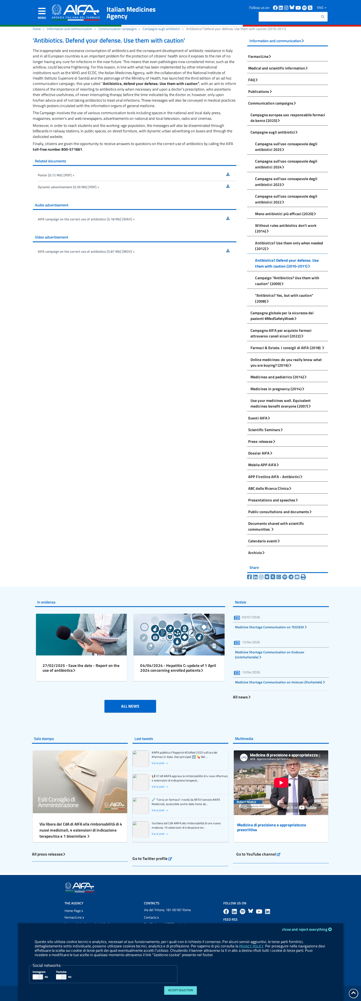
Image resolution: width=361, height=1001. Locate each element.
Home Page (73, 910)
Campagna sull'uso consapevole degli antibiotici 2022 (286, 199)
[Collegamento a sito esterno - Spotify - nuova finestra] (305, 7)
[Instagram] (262, 577)
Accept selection (180, 990)
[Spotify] (285, 577)
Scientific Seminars (264, 430)
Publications (258, 91)
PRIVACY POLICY (251, 946)
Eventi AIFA (257, 418)
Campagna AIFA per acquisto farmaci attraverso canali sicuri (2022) (280, 333)
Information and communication (69, 28)
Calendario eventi (262, 541)
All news (240, 697)
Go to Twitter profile (152, 858)
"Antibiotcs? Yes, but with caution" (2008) (284, 298)
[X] (273, 577)
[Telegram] (292, 577)
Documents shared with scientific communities (276, 526)
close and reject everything (304, 929)
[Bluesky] (268, 577)
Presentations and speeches (271, 500)
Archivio (255, 552)
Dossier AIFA (259, 453)
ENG (320, 7)
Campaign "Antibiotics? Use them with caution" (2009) (287, 281)
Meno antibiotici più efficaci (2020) (284, 214)
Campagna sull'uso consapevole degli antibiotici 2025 (286, 147)
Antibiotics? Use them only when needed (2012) (289, 246)
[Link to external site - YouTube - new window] (259, 911)
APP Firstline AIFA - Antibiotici (274, 477)
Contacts (150, 917)
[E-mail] (298, 577)
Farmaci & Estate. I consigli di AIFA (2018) (286, 348)
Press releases (260, 441)
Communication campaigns (117, 28)
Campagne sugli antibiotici (161, 28)
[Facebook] (250, 577)
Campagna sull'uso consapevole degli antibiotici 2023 (286, 181)
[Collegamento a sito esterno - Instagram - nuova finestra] (287, 7)
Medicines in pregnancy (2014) (276, 389)
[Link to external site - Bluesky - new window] (292, 7)
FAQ (251, 80)
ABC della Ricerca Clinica (268, 488)
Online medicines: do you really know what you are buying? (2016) (286, 362)
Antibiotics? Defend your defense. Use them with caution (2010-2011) (287, 263)
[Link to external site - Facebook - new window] (276, 7)
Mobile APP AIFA (262, 465)
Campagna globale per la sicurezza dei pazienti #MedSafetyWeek (282, 316)
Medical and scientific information (276, 68)
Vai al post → (160, 763)
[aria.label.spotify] (243, 911)
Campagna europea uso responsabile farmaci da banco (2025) (287, 118)
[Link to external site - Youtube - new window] (298, 7)
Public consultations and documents (278, 512)
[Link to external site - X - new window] (310, 7)
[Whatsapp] (279, 577)
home (37, 28)
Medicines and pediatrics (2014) (277, 377)
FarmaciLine (258, 56)
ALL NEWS (130, 706)
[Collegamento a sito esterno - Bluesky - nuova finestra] (251, 911)
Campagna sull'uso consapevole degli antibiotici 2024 (286, 164)
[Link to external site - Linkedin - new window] (281, 7)
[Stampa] (303, 577)
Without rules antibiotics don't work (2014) (285, 228)
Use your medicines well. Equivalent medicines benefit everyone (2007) (280, 403)
